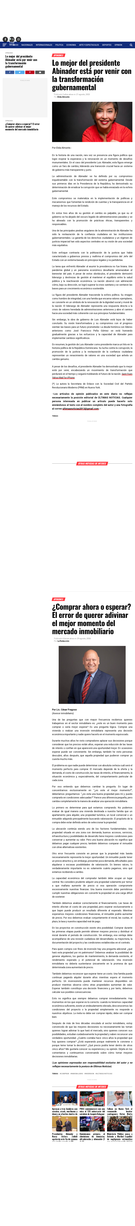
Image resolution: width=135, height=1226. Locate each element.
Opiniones (9, 53)
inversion (89, 1074)
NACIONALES (27, 45)
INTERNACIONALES (44, 45)
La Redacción (63, 641)
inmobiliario (77, 1074)
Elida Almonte (63, 97)
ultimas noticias (104, 1074)
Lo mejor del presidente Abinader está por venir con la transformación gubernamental (21, 61)
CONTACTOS (67, 52)
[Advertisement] (67, 18)
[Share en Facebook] (9, 72)
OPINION (118, 45)
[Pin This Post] (29, 72)
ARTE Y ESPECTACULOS (89, 45)
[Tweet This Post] (20, 72)
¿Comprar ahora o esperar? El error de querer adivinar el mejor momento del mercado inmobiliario (22, 127)
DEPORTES (106, 45)
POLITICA (59, 45)
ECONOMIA (71, 45)
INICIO (15, 45)
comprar (65, 1074)
